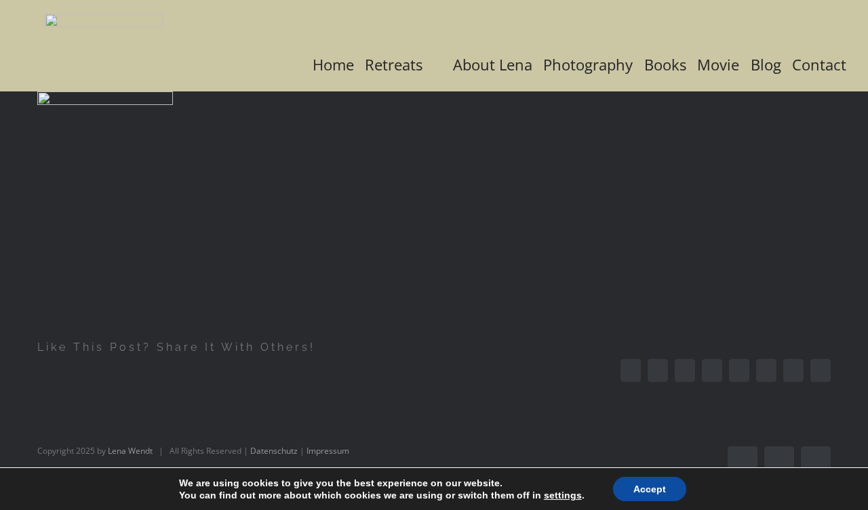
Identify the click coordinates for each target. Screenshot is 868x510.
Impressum (328, 450)
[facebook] (742, 461)
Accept (649, 489)
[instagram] (779, 461)
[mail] (816, 461)
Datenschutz (274, 450)
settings (563, 495)
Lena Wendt (130, 450)
